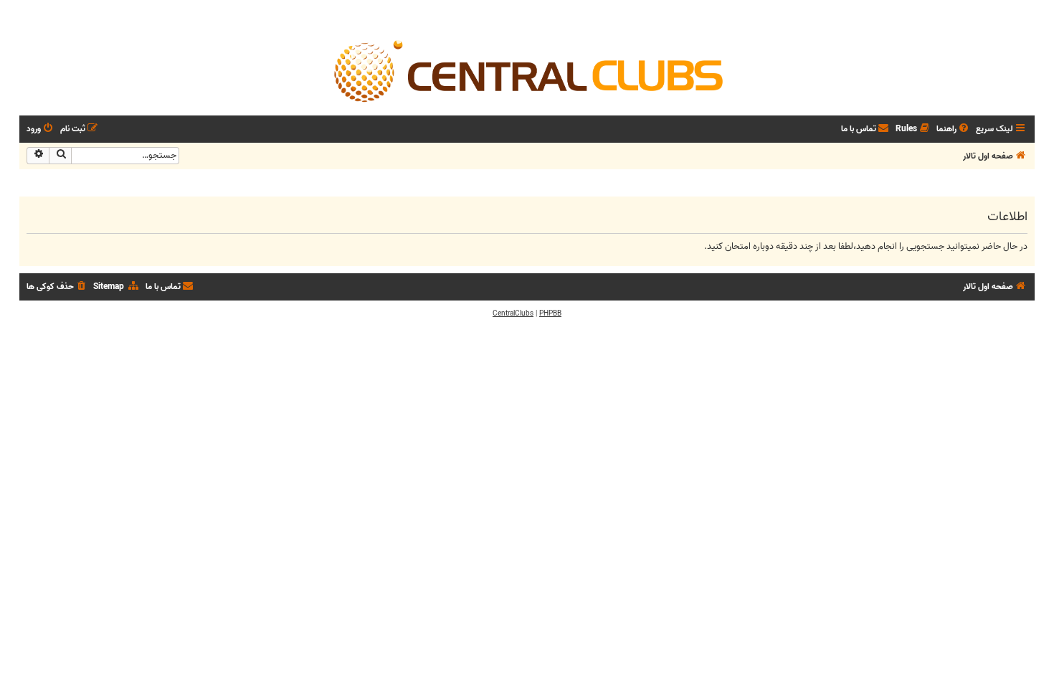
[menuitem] (953, 129)
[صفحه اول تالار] (527, 70)
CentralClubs (513, 313)
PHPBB (550, 313)
